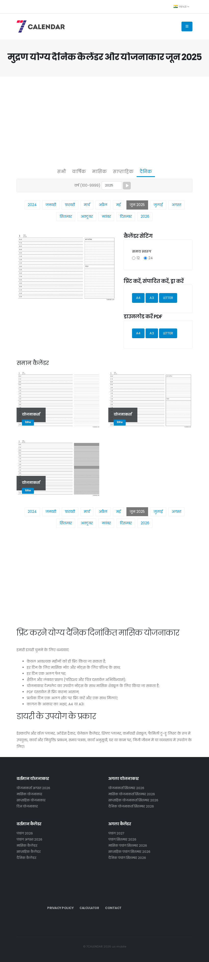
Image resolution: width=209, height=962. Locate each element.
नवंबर (106, 216)
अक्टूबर (87, 216)
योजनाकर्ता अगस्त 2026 (33, 788)
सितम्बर (66, 216)
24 (150, 257)
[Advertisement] (104, 121)
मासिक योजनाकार (29, 794)
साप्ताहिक (123, 172)
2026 (145, 216)
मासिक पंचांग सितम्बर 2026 (127, 845)
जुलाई (158, 204)
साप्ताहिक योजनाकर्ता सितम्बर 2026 (133, 800)
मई (118, 204)
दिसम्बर (126, 216)
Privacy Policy (60, 908)
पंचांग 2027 (116, 833)
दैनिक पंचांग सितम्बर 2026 (127, 858)
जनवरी (51, 204)
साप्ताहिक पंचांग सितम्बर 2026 (129, 851)
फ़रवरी (70, 204)
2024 (32, 204)
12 (138, 257)
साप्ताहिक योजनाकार (31, 800)
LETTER (168, 298)
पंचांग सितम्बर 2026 (122, 839)
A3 (152, 298)
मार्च (87, 204)
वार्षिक (79, 172)
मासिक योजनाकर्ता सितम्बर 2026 (131, 794)
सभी (61, 172)
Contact (113, 908)
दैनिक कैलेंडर (26, 858)
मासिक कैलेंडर (27, 845)
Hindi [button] (182, 6)
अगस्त (176, 204)
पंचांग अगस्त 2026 (29, 839)
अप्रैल (103, 204)
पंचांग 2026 (25, 833)
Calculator (89, 908)
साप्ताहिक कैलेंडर (29, 851)
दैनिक (146, 172)
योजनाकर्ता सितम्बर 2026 (126, 788)
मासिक (99, 172)
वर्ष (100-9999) (87, 185)
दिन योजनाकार (27, 806)
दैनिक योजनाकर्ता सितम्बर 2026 (131, 806)
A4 (138, 298)
